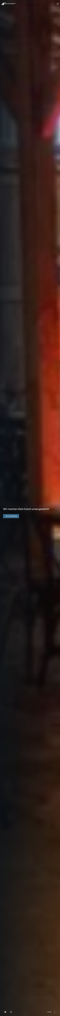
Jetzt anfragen (11, 516)
